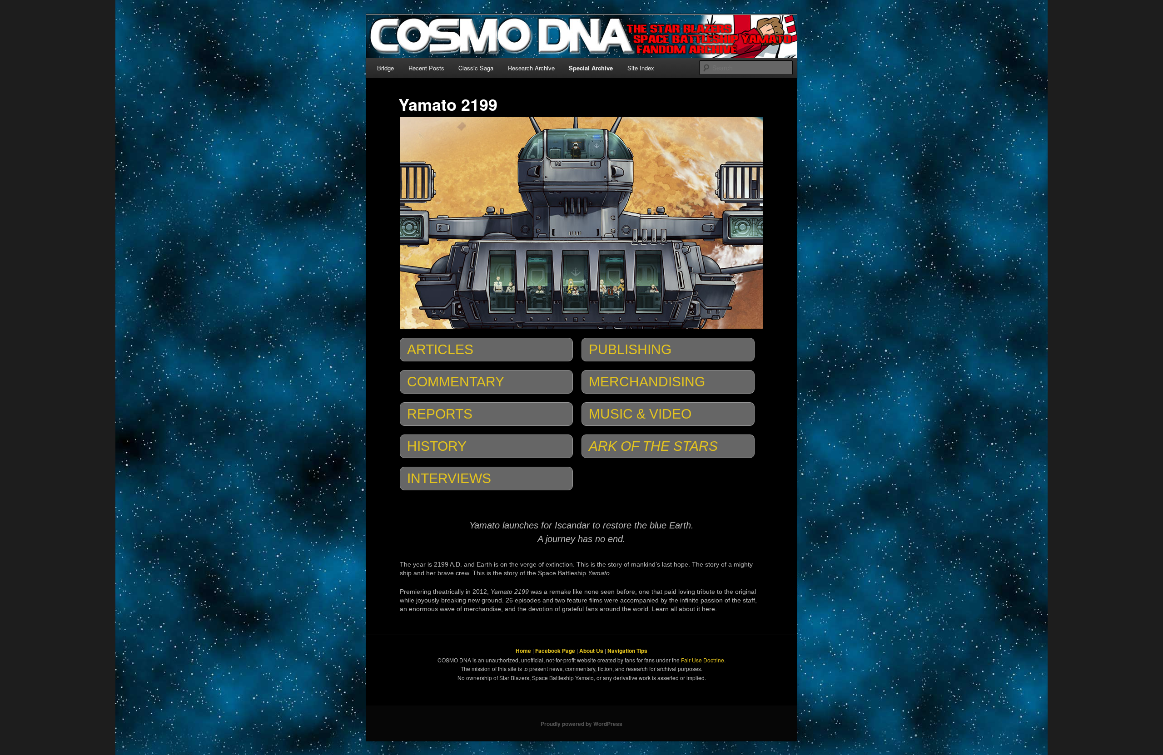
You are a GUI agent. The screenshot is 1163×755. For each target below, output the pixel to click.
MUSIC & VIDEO (640, 413)
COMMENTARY (455, 381)
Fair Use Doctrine (702, 660)
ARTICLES (440, 349)
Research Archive (531, 68)
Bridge (385, 68)
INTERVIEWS (449, 478)
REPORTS (439, 413)
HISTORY (437, 446)
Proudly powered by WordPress (581, 724)
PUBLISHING (630, 349)
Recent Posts (426, 68)
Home (523, 650)
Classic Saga (475, 68)
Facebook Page (555, 650)
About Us (591, 650)
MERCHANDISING (647, 381)
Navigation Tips (627, 650)
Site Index (640, 68)
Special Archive (591, 68)
